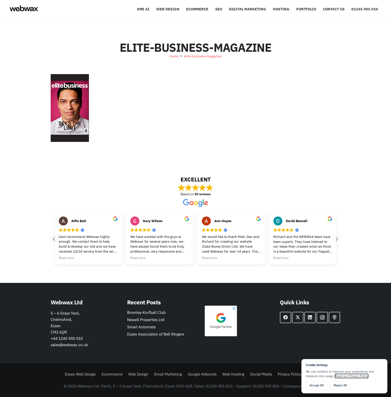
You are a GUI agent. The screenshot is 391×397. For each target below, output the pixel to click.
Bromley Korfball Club (146, 312)
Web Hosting (233, 374)
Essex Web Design (80, 374)
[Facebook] (285, 317)
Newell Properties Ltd (145, 319)
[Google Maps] (334, 317)
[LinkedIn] (310, 317)
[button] (268, 9)
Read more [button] (66, 258)
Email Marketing (168, 374)
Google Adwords (202, 374)
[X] (297, 317)
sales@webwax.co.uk (69, 344)
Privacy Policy (289, 374)
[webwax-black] (24, 9)
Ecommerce (112, 374)
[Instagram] (322, 317)
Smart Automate (141, 326)
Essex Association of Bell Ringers (155, 334)
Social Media (261, 374)
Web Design (138, 374)
